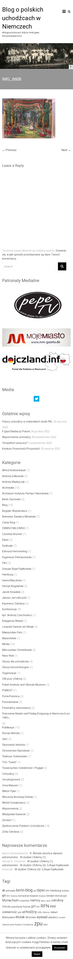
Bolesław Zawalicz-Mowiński (19, 516)
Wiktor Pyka (9, 791)
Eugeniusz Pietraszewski (17, 557)
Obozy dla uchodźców (15, 661)
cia (34, 890)
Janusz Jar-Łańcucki (14, 597)
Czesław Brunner (12, 534)
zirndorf (61, 917)
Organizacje (9, 673)
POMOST (7, 690)
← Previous (9, 150)
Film (4, 563)
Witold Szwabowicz (14, 802)
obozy (43, 901)
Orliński (6, 906)
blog (29, 890)
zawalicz (53, 917)
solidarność (9, 912)
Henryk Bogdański (12, 586)
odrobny (57, 900)
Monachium (10, 900)
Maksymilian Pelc (12, 632)
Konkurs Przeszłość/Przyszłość (21, 448)
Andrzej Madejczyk (13, 481)
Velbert (54, 912)
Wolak (20, 917)
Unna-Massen (10, 785)
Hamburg (7, 574)
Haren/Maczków (12, 580)
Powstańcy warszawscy (16, 707)
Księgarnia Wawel (12, 620)
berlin (20, 890)
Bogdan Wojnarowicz (14, 510)
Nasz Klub (8, 655)
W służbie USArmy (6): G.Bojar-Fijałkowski (44, 865)
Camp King (8, 522)
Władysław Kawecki (14, 814)
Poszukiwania (10, 702)
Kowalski (34, 895)
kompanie (23, 895)
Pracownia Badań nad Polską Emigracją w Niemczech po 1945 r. (36, 715)
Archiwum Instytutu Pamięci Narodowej (25, 493)
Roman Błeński (11, 733)
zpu (38, 923)
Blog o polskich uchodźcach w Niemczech (22, 18)
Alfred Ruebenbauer (14, 470)
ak (3, 890)
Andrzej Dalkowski (13, 476)
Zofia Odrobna (10, 831)
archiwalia (10, 890)
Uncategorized (11, 779)
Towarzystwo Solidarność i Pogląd (22, 768)
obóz (48, 900)
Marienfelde (9, 638)
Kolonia (14, 896)
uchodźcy (29, 912)
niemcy (35, 900)
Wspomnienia (10, 808)
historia (65, 890)
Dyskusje (7, 545)
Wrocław (31, 917)
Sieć (4, 739)
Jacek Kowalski (11, 592)
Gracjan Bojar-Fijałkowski (16, 568)
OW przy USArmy (12, 678)
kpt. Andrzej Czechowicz (17, 615)
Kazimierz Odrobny (13, 603)
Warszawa (8, 917)
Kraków (42, 896)
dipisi (41, 890)
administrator (10, 857)
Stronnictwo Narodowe (16, 750)
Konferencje (9, 609)
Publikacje (8, 727)
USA (39, 912)
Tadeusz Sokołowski (14, 756)
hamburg (55, 890)
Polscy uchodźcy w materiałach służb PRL (27, 421)
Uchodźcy (8, 773)
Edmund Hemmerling (14, 551)
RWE (53, 906)
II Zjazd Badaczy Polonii (16, 431)
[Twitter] (36, 400)
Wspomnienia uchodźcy (16, 437)
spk (19, 912)
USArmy (46, 912)
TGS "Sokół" (9, 762)
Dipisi (5, 539)
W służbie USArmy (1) (33, 857)
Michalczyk (61, 895)
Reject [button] (37, 954)
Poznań (27, 906)
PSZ (38, 907)
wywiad (41, 917)
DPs (48, 890)
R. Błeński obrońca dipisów (46, 853)
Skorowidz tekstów (13, 744)
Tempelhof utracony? (15, 443)
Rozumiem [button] (59, 947)
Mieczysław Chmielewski (17, 650)
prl (33, 906)
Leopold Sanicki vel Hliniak (17, 626)
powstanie (16, 906)
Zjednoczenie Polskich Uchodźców (23, 825)
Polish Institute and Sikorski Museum (24, 684)
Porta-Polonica (10, 696)
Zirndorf (7, 820)
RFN (45, 906)
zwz (45, 924)
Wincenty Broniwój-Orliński (17, 797)
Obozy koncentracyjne (15, 667)
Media (5, 644)
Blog (4, 505)
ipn (4, 895)
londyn (50, 895)
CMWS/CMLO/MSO (13, 528)
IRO (8, 896)
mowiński (24, 900)
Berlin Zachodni (11, 499)
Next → (66, 150)
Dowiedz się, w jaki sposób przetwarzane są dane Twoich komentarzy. (34, 254)
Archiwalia (8, 487)
